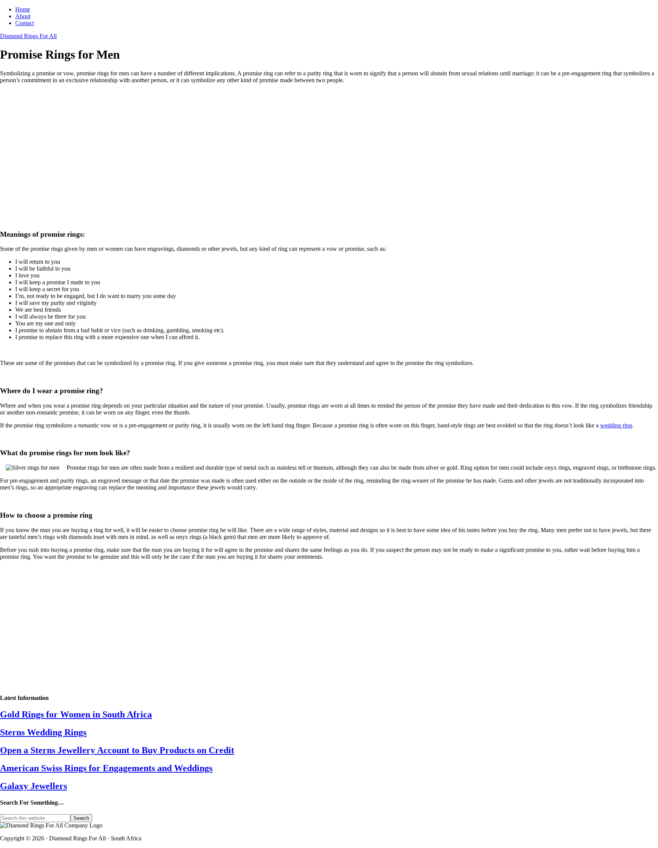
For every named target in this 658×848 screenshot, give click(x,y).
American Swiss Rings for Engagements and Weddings (106, 768)
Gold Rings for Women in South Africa (76, 714)
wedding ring (616, 425)
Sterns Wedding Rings (43, 732)
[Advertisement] (228, 163)
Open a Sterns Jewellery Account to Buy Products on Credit (117, 750)
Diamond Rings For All (28, 36)
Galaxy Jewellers (33, 786)
